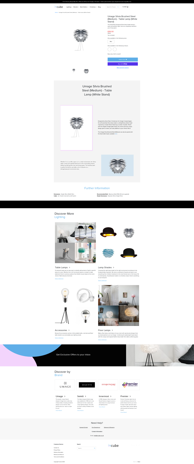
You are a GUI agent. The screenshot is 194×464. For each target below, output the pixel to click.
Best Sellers (84, 7)
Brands (76, 7)
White (109, 49)
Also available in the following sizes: (117, 38)
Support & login (84, 427)
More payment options (123, 67)
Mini (111, 41)
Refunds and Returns (59, 454)
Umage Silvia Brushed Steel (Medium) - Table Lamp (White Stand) (74, 12)
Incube (60, 461)
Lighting (68, 7)
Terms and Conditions (59, 456)
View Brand (59, 410)
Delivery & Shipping (109, 427)
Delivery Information (58, 452)
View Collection (59, 278)
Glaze (139, 461)
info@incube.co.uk (99, 435)
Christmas (93, 7)
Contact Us (56, 447)
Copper (115, 49)
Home (56, 12)
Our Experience (96, 427)
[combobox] (111, 7)
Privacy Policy (57, 450)
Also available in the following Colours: (118, 45)
